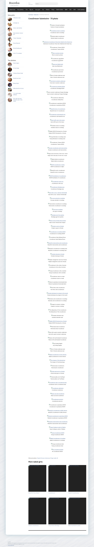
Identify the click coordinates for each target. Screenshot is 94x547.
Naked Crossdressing (73, 493)
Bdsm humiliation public (74, 525)
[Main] (16, 3)
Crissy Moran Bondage (53, 525)
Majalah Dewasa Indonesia (43, 458)
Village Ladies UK (54, 458)
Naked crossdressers (33, 525)
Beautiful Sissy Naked (33, 493)
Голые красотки (11, 545)
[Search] (56, 3)
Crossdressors (51, 493)
